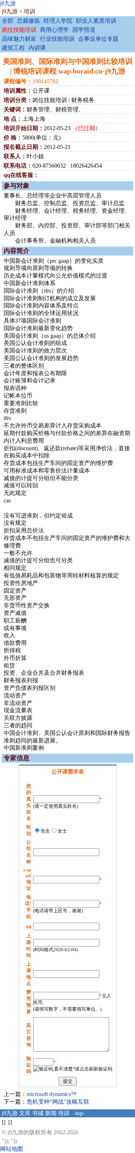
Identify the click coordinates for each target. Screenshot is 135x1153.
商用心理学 (54, 30)
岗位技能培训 (19, 30)
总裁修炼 (28, 21)
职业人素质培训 (96, 21)
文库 (25, 1113)
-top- (79, 1113)
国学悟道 (83, 30)
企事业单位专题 (98, 39)
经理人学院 (58, 21)
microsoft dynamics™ (52, 1094)
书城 (38, 1113)
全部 (7, 21)
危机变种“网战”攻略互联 (58, 1102)
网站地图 (11, 1149)
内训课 (37, 48)
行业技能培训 (57, 39)
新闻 (51, 1113)
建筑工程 (13, 48)
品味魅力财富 (19, 39)
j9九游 (8, 3)
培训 (29, 11)
